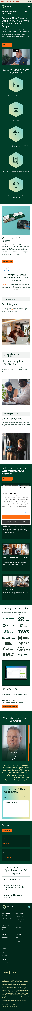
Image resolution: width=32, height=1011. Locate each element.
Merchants (18, 927)
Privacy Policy (13, 1004)
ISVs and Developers (21, 919)
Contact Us (4, 955)
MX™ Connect (6, 284)
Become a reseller (7, 479)
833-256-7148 (6, 843)
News (3, 945)
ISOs (17, 925)
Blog (17, 937)
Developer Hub (19, 944)
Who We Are (4, 937)
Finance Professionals (21, 922)
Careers (3, 940)
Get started (5, 972)
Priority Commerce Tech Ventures (6, 951)
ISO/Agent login (6, 830)
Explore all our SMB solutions (10, 706)
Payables (4, 922)
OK (16, 517)
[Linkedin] (29, 908)
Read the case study (7, 261)
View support (6, 857)
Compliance (5, 1004)
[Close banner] (29, 488)
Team (3, 942)
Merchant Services (6, 930)
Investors (4, 948)
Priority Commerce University (20, 940)
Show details (23, 512)
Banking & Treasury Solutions (6, 926)
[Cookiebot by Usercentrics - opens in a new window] (20, 488)
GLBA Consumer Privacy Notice (9, 1006)
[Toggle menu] (28, 6)
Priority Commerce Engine (6, 919)
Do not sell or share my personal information (16, 522)
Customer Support (6, 962)
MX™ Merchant (13, 310)
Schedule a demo (7, 44)
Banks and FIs (19, 916)
